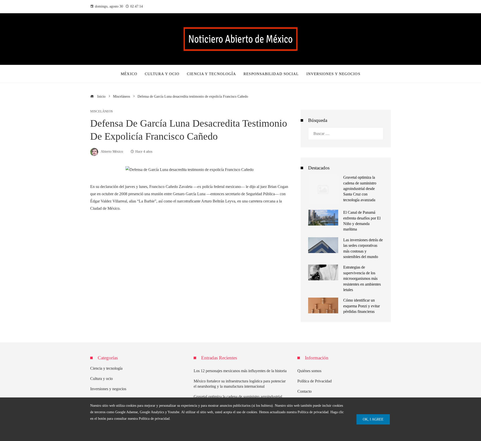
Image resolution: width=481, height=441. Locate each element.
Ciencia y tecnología (106, 368)
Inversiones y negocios (108, 389)
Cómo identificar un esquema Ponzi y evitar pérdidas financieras (361, 306)
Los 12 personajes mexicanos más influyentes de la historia (240, 371)
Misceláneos (101, 111)
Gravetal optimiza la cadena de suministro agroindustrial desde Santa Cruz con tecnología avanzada (359, 188)
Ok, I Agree (373, 419)
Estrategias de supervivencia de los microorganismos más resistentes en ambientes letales (362, 278)
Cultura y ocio (101, 378)
